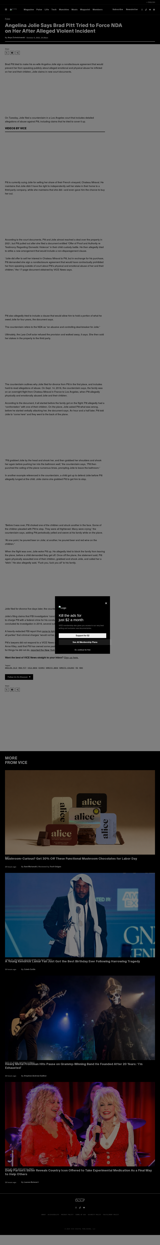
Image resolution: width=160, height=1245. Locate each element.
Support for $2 (82, 636)
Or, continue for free (82, 650)
